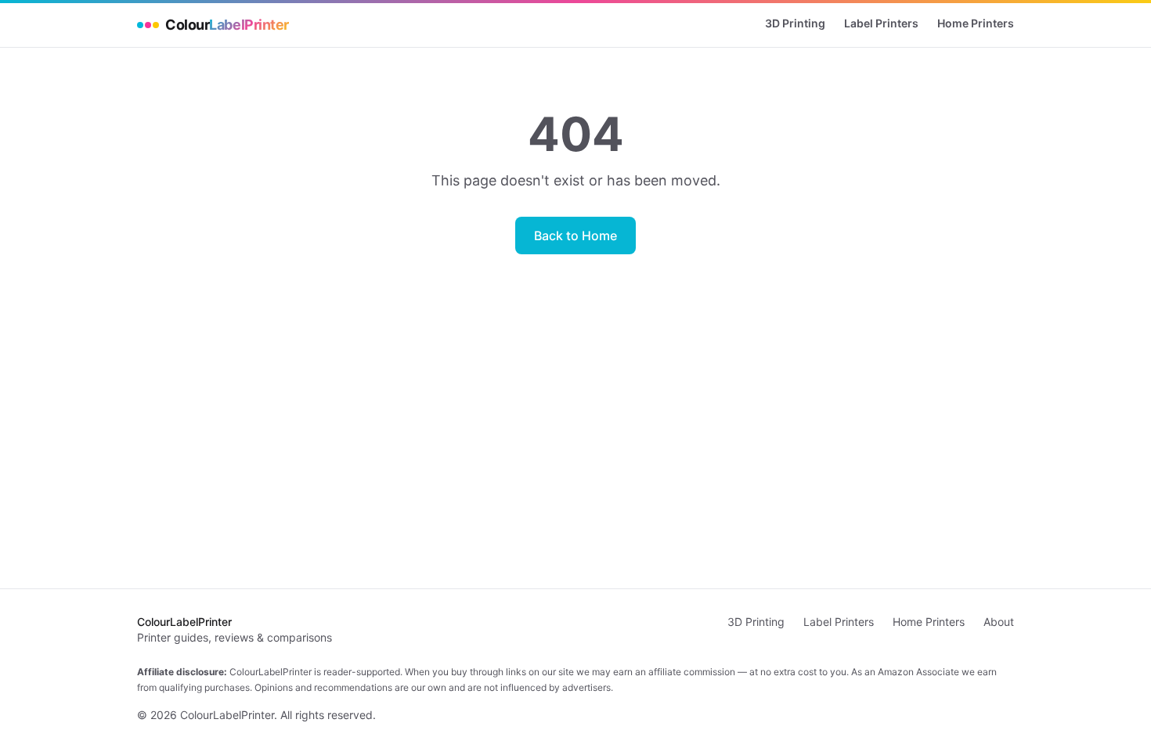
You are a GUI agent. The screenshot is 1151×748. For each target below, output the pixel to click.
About (998, 621)
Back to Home (575, 235)
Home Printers (975, 23)
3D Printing (795, 23)
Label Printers (881, 23)
